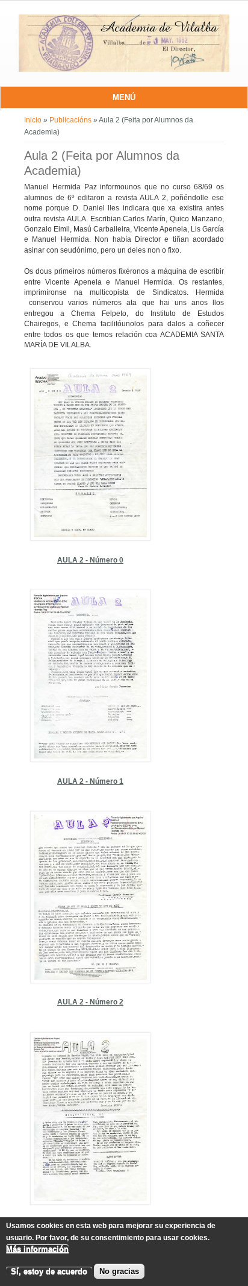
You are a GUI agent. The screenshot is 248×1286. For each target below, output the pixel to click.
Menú (124, 97)
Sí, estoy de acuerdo (49, 1271)
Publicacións (70, 120)
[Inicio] (124, 69)
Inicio (33, 120)
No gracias (119, 1271)
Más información (37, 1248)
